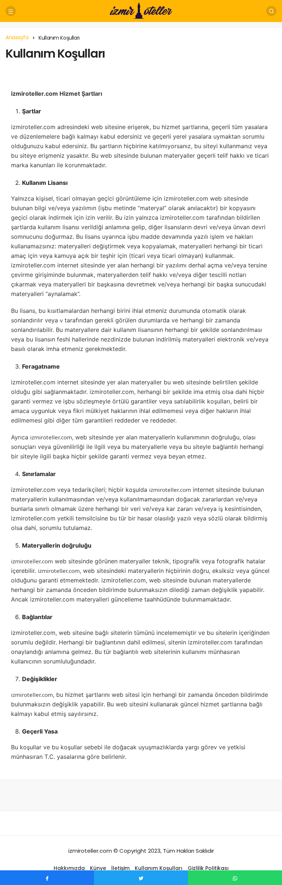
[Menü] (11, 11)
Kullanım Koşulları (55, 53)
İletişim (120, 868)
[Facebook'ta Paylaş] (47, 877)
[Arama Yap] (271, 11)
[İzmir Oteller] (141, 10)
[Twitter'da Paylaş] (141, 877)
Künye (98, 868)
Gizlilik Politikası (208, 868)
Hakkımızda (69, 868)
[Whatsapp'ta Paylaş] (235, 877)
